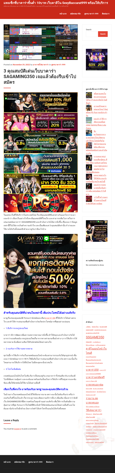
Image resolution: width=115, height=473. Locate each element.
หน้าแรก (63, 14)
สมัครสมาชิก (75, 14)
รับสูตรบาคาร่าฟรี (90, 395)
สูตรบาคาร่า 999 (91, 14)
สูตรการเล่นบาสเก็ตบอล (92, 420)
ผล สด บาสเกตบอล (98, 388)
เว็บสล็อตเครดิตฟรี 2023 (92, 439)
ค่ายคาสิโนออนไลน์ (91, 357)
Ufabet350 (89, 342)
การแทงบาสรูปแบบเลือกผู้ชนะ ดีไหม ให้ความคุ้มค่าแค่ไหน (96, 159)
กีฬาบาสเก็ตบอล (90, 345)
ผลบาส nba (89, 388)
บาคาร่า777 (103, 370)
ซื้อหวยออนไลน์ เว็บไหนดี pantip (94, 363)
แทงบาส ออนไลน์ (99, 442)
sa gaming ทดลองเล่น (100, 330)
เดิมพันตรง (89, 426)
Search (88, 29)
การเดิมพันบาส (97, 342)
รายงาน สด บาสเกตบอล (92, 400)
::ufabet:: (88, 326)
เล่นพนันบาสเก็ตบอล (91, 433)
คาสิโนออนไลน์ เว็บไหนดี (96, 350)
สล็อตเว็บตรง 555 (97, 414)
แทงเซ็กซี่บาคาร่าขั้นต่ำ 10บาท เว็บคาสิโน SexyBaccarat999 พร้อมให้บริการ (56, 3)
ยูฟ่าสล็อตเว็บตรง (101, 391)
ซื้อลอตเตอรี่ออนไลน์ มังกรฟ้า (93, 360)
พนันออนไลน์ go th (91, 391)
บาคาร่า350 (92, 369)
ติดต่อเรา (106, 14)
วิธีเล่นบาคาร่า (93, 410)
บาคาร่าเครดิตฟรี (95, 377)
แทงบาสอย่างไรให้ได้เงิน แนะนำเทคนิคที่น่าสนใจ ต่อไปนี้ (96, 178)
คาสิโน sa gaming (100, 345)
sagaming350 (89, 330)
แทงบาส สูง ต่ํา (90, 442)
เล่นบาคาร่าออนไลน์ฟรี (99, 429)
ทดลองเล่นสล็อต (90, 366)
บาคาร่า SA (50, 318)
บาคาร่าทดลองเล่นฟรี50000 (93, 373)
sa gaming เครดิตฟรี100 (92, 333)
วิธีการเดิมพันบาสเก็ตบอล (92, 406)
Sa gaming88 (103, 326)
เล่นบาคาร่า (89, 429)
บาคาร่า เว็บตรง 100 (91, 381)
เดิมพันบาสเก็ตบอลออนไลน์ (100, 426)
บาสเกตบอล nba (94, 384)
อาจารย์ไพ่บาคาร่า (41, 65)
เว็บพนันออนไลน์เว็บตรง (92, 436)
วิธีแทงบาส (89, 414)
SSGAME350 (95, 337)
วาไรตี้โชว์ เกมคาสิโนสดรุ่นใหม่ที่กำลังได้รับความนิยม (97, 200)
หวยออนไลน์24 (90, 423)
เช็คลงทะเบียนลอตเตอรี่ (101, 423)
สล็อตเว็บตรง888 (90, 417)
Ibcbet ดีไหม (95, 326)
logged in (17, 429)
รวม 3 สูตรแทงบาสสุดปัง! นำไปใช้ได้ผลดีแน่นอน (97, 169)
